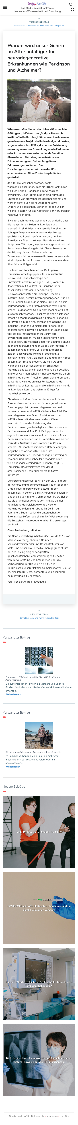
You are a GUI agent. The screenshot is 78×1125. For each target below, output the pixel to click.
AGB (26, 1116)
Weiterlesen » (13, 694)
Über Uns (64, 1116)
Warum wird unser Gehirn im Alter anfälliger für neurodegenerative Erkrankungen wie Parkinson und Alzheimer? (38, 57)
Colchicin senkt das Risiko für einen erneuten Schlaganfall (39, 25)
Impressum (52, 1116)
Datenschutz (38, 1116)
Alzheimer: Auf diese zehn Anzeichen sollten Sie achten (33, 752)
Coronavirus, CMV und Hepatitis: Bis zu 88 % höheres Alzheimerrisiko (32, 678)
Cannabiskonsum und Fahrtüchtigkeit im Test (39, 618)
